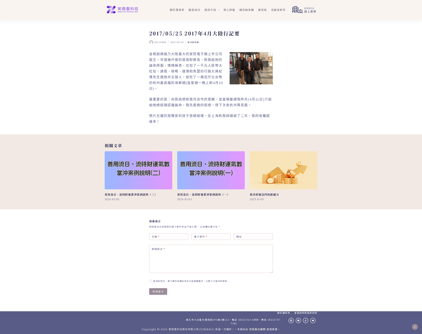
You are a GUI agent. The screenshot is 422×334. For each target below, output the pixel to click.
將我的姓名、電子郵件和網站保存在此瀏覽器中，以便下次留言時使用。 (191, 281)
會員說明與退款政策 (305, 312)
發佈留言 (158, 291)
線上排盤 (229, 10)
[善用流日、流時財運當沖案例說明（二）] (138, 170)
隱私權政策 (283, 312)
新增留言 (158, 249)
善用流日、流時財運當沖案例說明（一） (203, 194)
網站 (239, 236)
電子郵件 (200, 236)
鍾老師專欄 (246, 10)
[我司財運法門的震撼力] (283, 170)
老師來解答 (278, 10)
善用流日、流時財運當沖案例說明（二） (131, 194)
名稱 (156, 236)
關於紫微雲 (177, 10)
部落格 (262, 10)
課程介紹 (210, 10)
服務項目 (194, 10)
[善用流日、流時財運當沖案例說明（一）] (211, 170)
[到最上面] (415, 327)
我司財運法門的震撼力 (264, 194)
